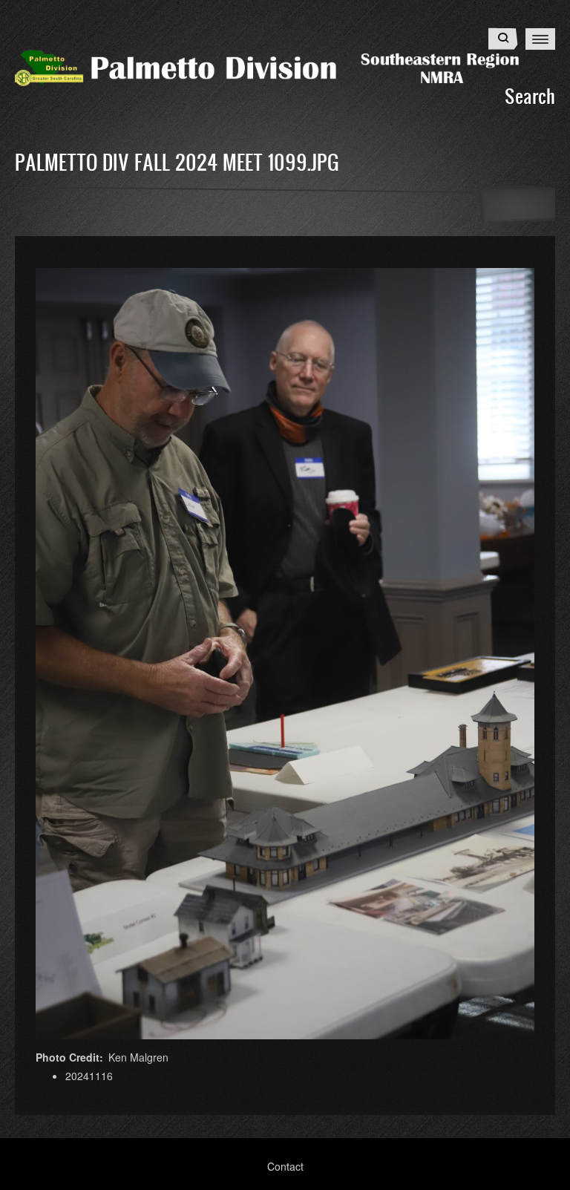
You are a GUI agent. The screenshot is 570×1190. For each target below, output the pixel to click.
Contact (285, 1166)
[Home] (285, 66)
